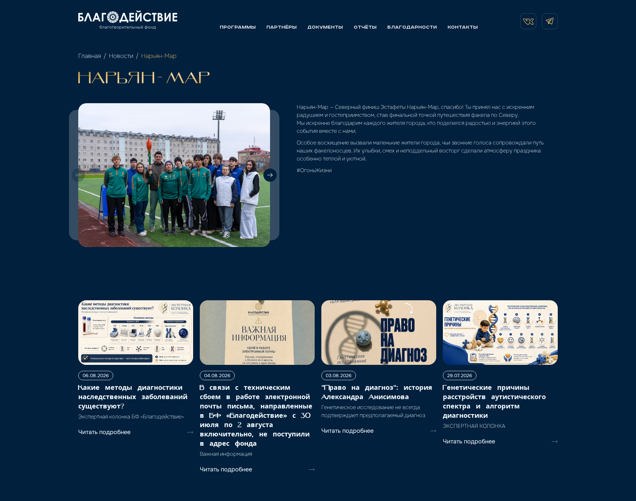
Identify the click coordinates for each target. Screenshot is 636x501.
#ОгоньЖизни (314, 170)
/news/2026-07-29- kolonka (478, 304)
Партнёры (281, 27)
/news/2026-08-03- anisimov (359, 304)
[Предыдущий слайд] (78, 175)
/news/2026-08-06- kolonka (114, 304)
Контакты (463, 27)
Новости (121, 56)
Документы (325, 27)
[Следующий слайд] (270, 175)
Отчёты (365, 27)
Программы (238, 27)
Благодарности (412, 27)
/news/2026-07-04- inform (234, 304)
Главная (89, 56)
